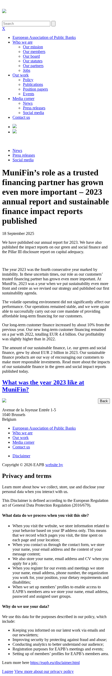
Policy (28, 80)
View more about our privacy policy (44, 671)
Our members (34, 51)
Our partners (33, 65)
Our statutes (32, 61)
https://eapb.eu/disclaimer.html (55, 662)
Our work (21, 75)
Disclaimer (21, 456)
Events (28, 94)
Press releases (34, 108)
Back (104, 401)
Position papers (35, 89)
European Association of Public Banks (44, 37)
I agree (7, 671)
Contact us (21, 117)
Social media (33, 112)
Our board (31, 56)
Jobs (26, 70)
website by (54, 464)
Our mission (33, 47)
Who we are (23, 42)
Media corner (23, 98)
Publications (33, 84)
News (28, 103)
